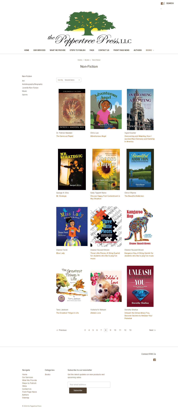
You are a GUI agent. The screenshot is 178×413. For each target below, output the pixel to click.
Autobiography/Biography (32, 84)
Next (151, 330)
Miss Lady (60, 253)
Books (149, 50)
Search (170, 3)
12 (125, 330)
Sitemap (25, 398)
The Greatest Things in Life (67, 313)
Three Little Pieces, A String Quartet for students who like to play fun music (105, 256)
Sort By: (60, 80)
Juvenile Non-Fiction (30, 88)
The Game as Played (64, 136)
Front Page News (121, 50)
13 (130, 330)
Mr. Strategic (61, 196)
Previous (62, 330)
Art (23, 81)
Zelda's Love (95, 313)
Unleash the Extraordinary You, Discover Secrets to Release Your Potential (138, 315)
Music (24, 91)
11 (120, 330)
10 (115, 330)
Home (26, 50)
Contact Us (103, 50)
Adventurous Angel (98, 136)
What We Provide (57, 50)
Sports (24, 95)
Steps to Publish (77, 50)
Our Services (39, 50)
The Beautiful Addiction (134, 196)
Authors (138, 50)
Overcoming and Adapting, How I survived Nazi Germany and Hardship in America (140, 139)
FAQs (92, 50)
